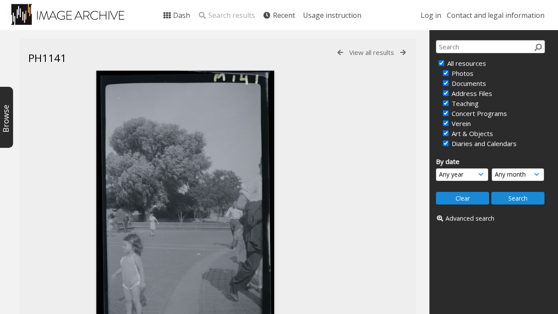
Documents (468, 83)
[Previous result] (340, 52)
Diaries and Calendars (483, 143)
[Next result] (403, 52)
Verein (460, 123)
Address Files (471, 93)
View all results (371, 52)
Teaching (464, 103)
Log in (431, 15)
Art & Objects (471, 133)
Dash (180, 15)
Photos (461, 73)
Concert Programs (478, 113)
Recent (283, 15)
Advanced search (470, 218)
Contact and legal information (495, 15)
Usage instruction (332, 15)
